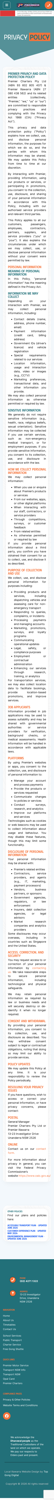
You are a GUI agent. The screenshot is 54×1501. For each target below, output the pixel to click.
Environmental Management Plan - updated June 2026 (26, 1237)
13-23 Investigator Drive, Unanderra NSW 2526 (30, 1298)
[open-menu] (6, 5)
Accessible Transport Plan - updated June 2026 (27, 1226)
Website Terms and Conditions (20, 1405)
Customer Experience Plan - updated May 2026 (27, 1232)
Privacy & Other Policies (16, 1399)
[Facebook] (6, 1416)
